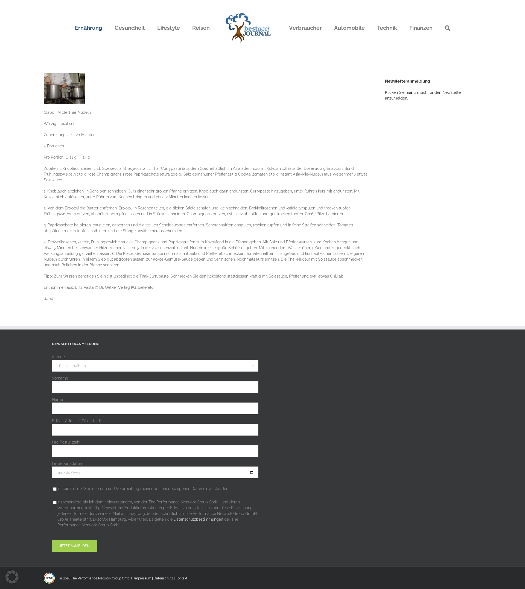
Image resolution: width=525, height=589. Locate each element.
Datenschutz (163, 578)
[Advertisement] (426, 195)
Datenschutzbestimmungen (198, 519)
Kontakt (181, 578)
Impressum (142, 578)
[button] (419, 27)
